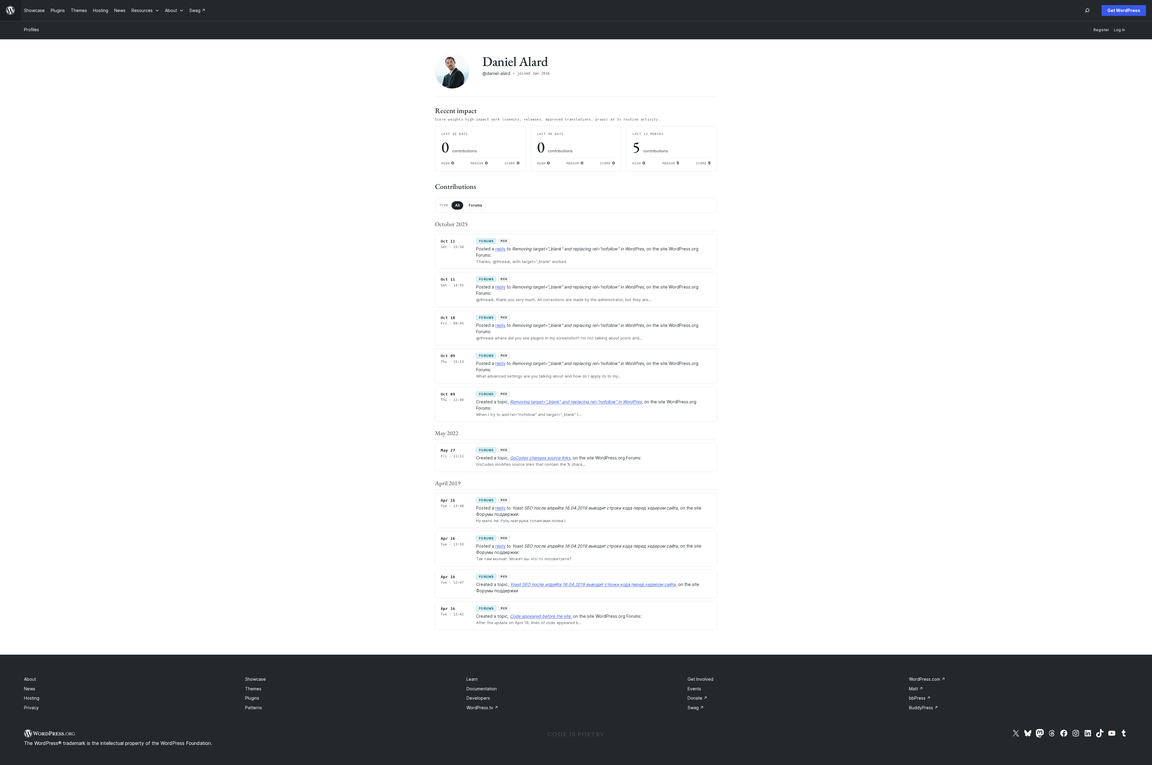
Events (694, 688)
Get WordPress (1123, 10)
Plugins (252, 698)
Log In (1119, 30)
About (30, 679)
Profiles (31, 29)
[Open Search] (1087, 10)
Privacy (31, 707)
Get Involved (700, 679)
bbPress (920, 698)
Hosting (31, 698)
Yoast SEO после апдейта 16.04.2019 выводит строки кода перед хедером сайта (593, 584)
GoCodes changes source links (540, 457)
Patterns (253, 707)
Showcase (255, 679)
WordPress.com (927, 679)
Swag (696, 707)
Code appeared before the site (540, 616)
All (457, 205)
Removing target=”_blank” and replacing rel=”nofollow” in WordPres (576, 401)
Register (1101, 30)
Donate (697, 698)
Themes (253, 688)
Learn (472, 679)
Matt (916, 688)
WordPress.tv (482, 707)
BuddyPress (923, 707)
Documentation (481, 688)
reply (500, 248)
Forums (475, 205)
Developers (478, 698)
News (29, 688)
